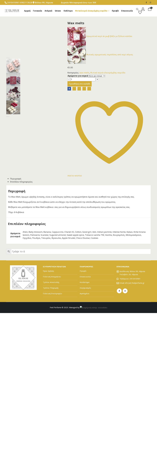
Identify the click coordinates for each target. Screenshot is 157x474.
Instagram (125, 290)
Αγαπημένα (84, 293)
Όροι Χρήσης (48, 271)
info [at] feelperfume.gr (134, 283)
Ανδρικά (48, 10)
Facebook (69, 88)
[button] (137, 9)
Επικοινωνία (127, 10)
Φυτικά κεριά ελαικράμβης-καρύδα (91, 10)
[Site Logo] (12, 11)
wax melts (84, 72)
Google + (84, 88)
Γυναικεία (37, 10)
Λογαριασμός (85, 288)
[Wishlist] (140, 12)
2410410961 (13, 2)
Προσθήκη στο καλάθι (79, 83)
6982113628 (26, 2)
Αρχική (27, 10)
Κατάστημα (84, 282)
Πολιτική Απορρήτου (52, 276)
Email (89, 88)
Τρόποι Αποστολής (51, 282)
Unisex (58, 10)
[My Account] (143, 9)
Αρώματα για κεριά (78, 75)
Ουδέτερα (68, 10)
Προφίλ (115, 10)
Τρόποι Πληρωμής (51, 288)
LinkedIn (79, 88)
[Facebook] (146, 2)
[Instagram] (150, 2)
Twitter (74, 88)
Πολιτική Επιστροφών (52, 293)
